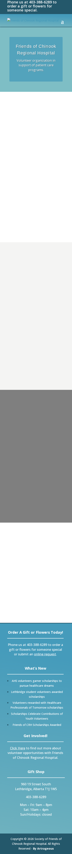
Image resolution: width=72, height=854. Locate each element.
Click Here (17, 748)
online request (45, 654)
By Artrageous (43, 848)
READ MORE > (22, 323)
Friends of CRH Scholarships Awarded (37, 725)
